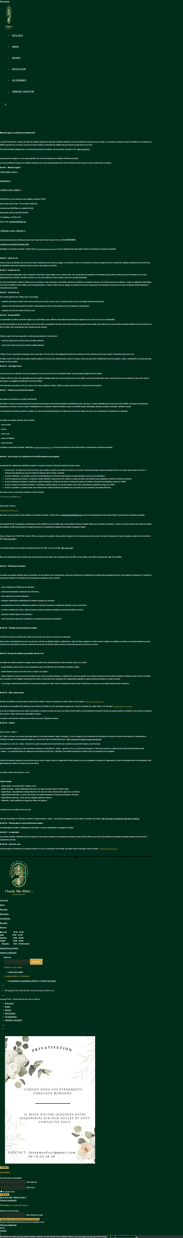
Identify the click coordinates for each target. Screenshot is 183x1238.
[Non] (137, 1237)
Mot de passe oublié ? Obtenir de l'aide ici (13, 1197)
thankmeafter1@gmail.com (17, 221)
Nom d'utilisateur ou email (35, 1215)
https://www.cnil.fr (67, 548)
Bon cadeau (3, 923)
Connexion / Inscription (23, 91)
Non (113, 1237)
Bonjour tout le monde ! (16, 972)
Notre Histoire (10, 1013)
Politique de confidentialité (8, 952)
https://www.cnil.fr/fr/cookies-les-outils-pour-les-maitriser (120, 818)
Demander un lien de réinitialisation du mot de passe (20, 1219)
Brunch (2, 905)
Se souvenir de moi (8, 1191)
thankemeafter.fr (5, 181)
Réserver (8, 1010)
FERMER (4, 1168)
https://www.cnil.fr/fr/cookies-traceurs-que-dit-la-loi (84, 739)
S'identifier (4, 1195)
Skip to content (4, 1)
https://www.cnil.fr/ (83, 149)
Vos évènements (5, 918)
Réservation (3, 909)
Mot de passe (31, 1187)
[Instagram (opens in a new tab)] (11, 26)
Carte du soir (4, 900)
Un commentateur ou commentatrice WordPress (24, 981)
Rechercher (7, 957)
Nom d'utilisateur (32, 1182)
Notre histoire (4, 914)
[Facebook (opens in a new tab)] (11, 20)
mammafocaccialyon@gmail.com (71, 515)
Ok (109, 1237)
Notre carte (9, 1003)
